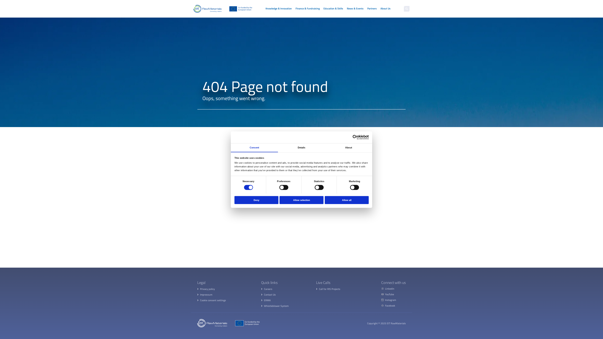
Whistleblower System (276, 305)
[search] (407, 9)
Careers (268, 289)
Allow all (346, 200)
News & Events (355, 8)
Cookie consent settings (213, 300)
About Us (385, 8)
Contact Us (270, 294)
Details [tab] (301, 147)
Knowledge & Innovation (279, 8)
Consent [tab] (254, 147)
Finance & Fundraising (308, 8)
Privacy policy (207, 289)
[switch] (283, 187)
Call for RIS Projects (329, 289)
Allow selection (301, 200)
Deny (256, 200)
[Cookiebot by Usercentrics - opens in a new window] (355, 137)
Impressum (206, 294)
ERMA (267, 300)
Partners (372, 8)
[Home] (222, 9)
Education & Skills (333, 8)
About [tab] (348, 147)
